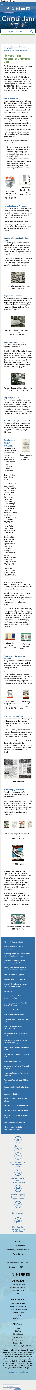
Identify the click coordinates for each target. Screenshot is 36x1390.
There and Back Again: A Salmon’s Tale (16, 1020)
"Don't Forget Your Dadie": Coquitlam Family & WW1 (13, 1128)
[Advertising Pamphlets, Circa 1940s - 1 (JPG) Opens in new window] (10, 694)
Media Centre (18, 1334)
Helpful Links (18, 1299)
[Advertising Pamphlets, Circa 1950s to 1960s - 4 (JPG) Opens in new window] (29, 824)
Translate (17, 1389)
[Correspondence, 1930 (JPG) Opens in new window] (25, 445)
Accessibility (18, 1337)
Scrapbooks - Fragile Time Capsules (16, 1110)
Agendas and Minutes (18, 1303)
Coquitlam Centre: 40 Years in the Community (16, 1074)
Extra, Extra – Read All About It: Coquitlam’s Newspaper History (15, 969)
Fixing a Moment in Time (12, 1061)
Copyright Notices (18, 1340)
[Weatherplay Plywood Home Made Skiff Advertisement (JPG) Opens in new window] (18, 853)
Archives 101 (8, 991)
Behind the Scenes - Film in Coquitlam (13, 948)
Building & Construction (18, 1306)
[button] (31, 31)
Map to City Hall (18, 1254)
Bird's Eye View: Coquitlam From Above (15, 1100)
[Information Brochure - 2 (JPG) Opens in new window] (25, 637)
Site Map (18, 1331)
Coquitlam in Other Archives (14, 1015)
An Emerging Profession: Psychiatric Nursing (16, 1067)
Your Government (13, 47)
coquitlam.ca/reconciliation (18, 1372)
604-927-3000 (22, 1267)
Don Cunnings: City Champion (14, 979)
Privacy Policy (18, 1343)
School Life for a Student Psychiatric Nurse (16, 1055)
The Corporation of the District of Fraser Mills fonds (16, 1004)
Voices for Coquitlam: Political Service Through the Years (14, 962)
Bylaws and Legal (18, 1312)
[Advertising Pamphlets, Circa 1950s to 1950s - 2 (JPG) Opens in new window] (14, 824)
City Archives (22, 47)
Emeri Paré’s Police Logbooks (14, 975)
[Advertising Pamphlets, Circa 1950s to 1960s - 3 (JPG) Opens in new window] (21, 824)
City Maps (18, 1315)
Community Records (11, 1010)
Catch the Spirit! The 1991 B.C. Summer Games (14, 1027)
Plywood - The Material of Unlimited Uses (16, 50)
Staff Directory (18, 1318)
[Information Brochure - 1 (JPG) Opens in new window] (10, 636)
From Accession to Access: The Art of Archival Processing (17, 1041)
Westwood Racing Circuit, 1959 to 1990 (16, 1081)
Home (5, 47)
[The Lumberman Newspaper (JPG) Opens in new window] (18, 769)
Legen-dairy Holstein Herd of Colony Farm (17, 1088)
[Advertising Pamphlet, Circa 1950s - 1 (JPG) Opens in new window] (10, 181)
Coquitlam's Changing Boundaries (16, 1122)
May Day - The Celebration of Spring (16, 1106)
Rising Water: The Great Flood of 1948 (15, 1034)
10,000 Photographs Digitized (14, 942)
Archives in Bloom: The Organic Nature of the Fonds (15, 997)
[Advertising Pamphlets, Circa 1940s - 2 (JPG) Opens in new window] (25, 694)
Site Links (18, 1324)
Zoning (18, 1293)
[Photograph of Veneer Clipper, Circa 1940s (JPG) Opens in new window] (18, 379)
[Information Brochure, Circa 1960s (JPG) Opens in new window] (18, 277)
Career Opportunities (18, 1285)
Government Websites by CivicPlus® (18, 1346)
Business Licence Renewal (18, 1309)
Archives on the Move (11, 1094)
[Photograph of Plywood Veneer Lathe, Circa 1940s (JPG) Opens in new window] (18, 321)
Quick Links (18, 1281)
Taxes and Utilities (18, 1291)
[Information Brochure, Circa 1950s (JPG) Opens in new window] (18, 919)
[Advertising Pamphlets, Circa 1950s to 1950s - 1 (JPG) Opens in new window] (6, 824)
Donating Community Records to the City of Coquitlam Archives (17, 955)
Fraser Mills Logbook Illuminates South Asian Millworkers (15, 985)
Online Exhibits (9, 48)
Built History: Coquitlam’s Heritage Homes (16, 1048)
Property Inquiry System (18, 1288)
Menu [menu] (6, 4)
